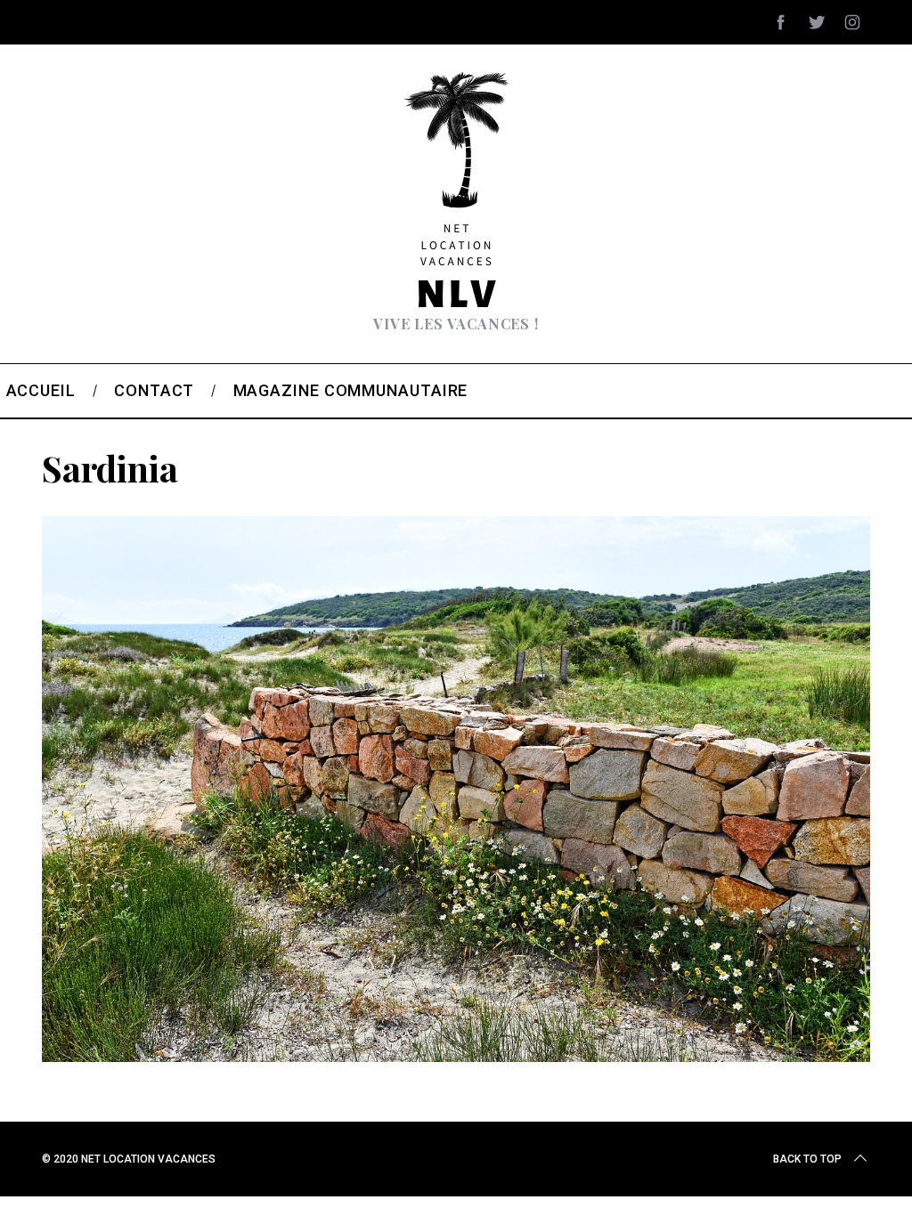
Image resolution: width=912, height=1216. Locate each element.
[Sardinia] (456, 1055)
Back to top (807, 1159)
